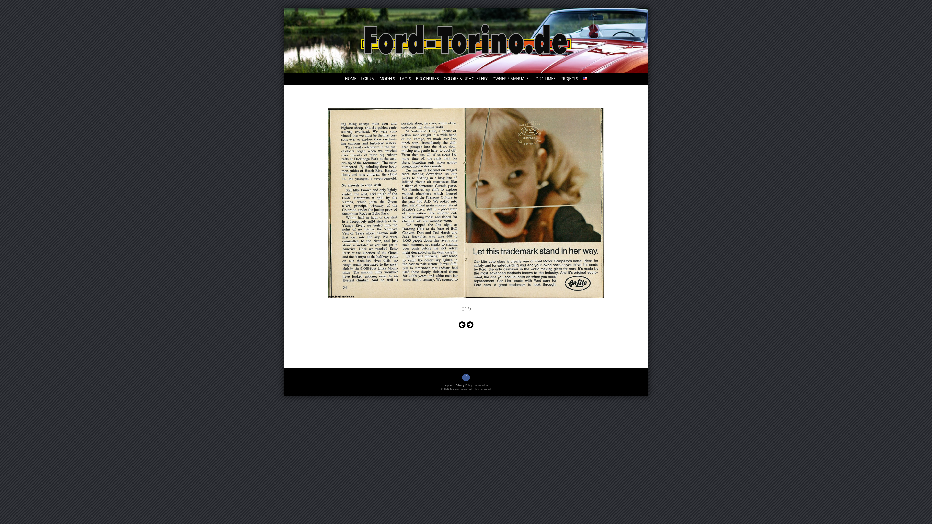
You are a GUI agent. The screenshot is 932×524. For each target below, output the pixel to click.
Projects (569, 78)
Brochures (427, 78)
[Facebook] (466, 377)
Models (387, 78)
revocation (481, 385)
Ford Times (544, 78)
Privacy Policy (464, 385)
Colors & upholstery (466, 78)
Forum (368, 78)
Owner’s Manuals (510, 78)
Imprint (448, 385)
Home (350, 78)
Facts (405, 78)
